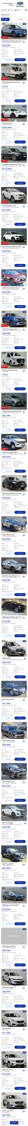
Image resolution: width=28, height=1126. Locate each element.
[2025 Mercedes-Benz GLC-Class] (14, 483)
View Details (8, 59)
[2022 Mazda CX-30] (14, 524)
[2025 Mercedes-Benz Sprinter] (14, 72)
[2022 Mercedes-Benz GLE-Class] (14, 401)
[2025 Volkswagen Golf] (14, 977)
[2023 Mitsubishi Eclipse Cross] (14, 565)
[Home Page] (14, 4)
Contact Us (20, 59)
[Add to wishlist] (24, 42)
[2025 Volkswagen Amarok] (14, 442)
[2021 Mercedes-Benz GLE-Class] (14, 236)
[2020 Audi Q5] (14, 648)
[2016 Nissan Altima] (14, 689)
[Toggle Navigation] (26, 10)
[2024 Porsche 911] (14, 113)
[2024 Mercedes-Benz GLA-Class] (14, 30)
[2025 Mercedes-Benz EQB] (14, 895)
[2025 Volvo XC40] (14, 1059)
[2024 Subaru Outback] (14, 936)
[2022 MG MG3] (14, 1018)
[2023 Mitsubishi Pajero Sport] (14, 277)
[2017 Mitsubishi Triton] (14, 195)
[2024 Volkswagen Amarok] (14, 318)
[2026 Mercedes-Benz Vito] (14, 360)
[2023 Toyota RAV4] (14, 853)
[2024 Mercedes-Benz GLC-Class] (14, 154)
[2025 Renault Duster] (14, 730)
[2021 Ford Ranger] (14, 812)
